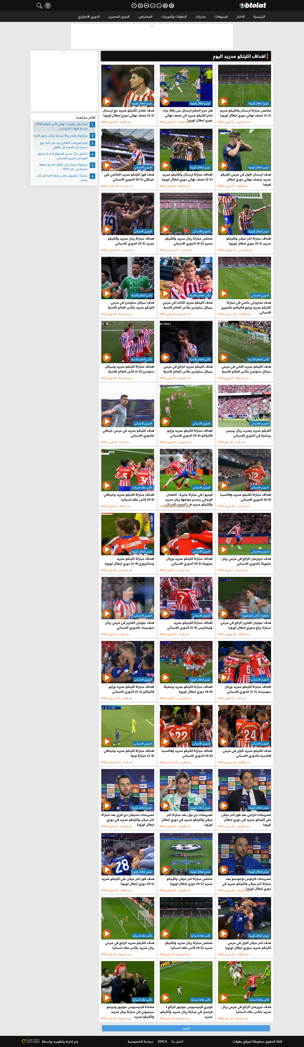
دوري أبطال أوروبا (259, 103)
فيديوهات (221, 17)
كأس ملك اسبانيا (142, 487)
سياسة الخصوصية (140, 1041)
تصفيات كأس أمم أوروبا (255, 615)
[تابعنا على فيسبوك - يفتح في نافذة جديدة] (134, 5)
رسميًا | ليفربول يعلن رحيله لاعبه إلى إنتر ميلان (62, 178)
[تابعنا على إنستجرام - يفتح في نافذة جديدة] (140, 5)
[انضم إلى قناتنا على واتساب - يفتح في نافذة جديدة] (165, 5)
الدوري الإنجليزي (89, 17)
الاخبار (241, 17)
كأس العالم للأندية (200, 295)
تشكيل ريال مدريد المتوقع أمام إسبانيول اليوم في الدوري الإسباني (62, 156)
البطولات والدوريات (174, 17)
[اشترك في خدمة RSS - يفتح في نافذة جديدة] (171, 5)
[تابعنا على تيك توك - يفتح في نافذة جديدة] (152, 5)
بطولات (237, 1041)
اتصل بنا (177, 1041)
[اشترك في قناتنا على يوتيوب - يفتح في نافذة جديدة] (146, 5)
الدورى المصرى (119, 17)
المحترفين (145, 17)
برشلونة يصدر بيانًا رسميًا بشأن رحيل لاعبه (60, 135)
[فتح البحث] (39, 6)
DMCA (162, 1041)
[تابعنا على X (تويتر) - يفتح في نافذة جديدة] (159, 5)
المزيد (186, 1028)
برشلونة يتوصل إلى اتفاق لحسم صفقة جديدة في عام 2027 (63, 167)
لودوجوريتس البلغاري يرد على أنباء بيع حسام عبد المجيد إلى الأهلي (63, 145)
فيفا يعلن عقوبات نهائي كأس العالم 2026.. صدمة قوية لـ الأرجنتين (61, 126)
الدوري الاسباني (143, 167)
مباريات (201, 17)
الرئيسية (259, 17)
